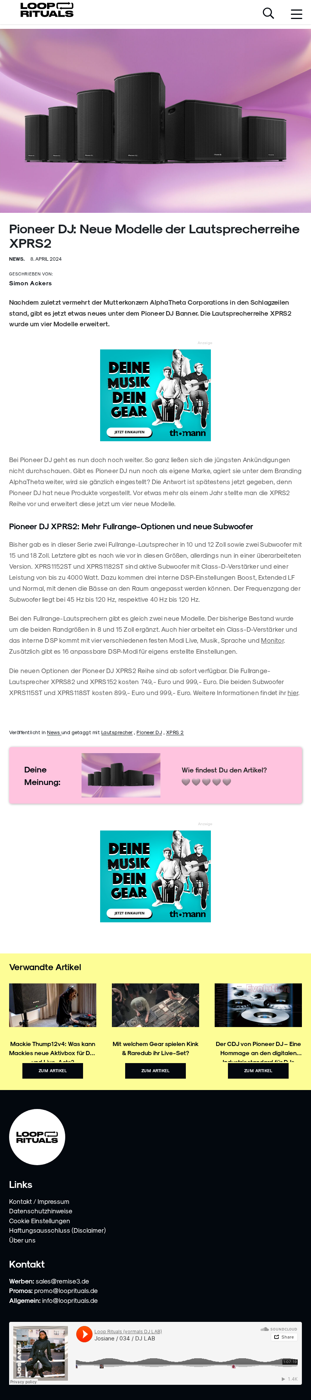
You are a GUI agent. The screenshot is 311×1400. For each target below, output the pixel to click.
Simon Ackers (30, 282)
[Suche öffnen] (268, 14)
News (54, 732)
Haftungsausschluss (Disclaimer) (57, 1230)
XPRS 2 (175, 732)
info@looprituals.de (70, 1300)
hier (292, 692)
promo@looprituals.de (66, 1290)
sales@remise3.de (62, 1281)
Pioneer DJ (149, 732)
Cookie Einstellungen (39, 1220)
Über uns (22, 1240)
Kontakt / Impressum (39, 1201)
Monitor (272, 640)
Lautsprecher (117, 732)
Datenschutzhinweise (40, 1210)
